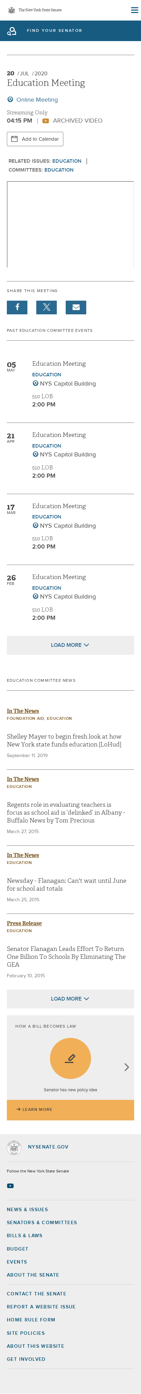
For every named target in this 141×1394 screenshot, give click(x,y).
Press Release (24, 923)
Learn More (37, 1110)
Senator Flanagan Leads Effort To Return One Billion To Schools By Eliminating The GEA (66, 957)
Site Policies (26, 1333)
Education (66, 161)
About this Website (35, 1346)
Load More (66, 645)
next (126, 1068)
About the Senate (33, 1275)
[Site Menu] (134, 10)
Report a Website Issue (41, 1307)
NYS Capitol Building (68, 384)
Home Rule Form (31, 1320)
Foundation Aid (25, 719)
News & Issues (27, 1209)
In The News (23, 711)
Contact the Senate (36, 1294)
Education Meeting (59, 364)
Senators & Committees (42, 1222)
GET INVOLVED (26, 1359)
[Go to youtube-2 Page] (11, 1185)
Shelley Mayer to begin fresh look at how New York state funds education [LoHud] (64, 741)
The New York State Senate (40, 10)
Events (17, 1262)
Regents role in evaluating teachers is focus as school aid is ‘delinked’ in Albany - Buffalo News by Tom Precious (66, 813)
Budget (17, 1249)
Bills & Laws (25, 1235)
